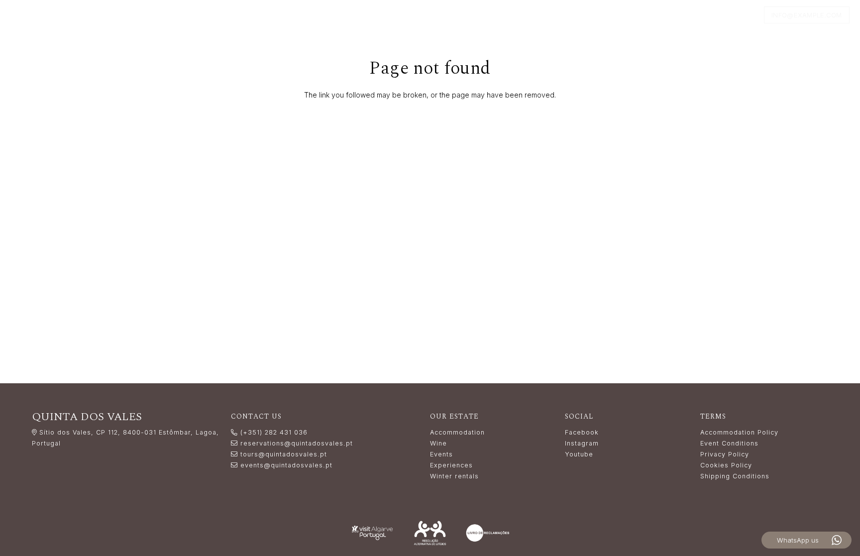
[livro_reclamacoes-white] (488, 533)
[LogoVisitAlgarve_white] (372, 533)
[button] (442, 15)
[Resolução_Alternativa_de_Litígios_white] (430, 533)
